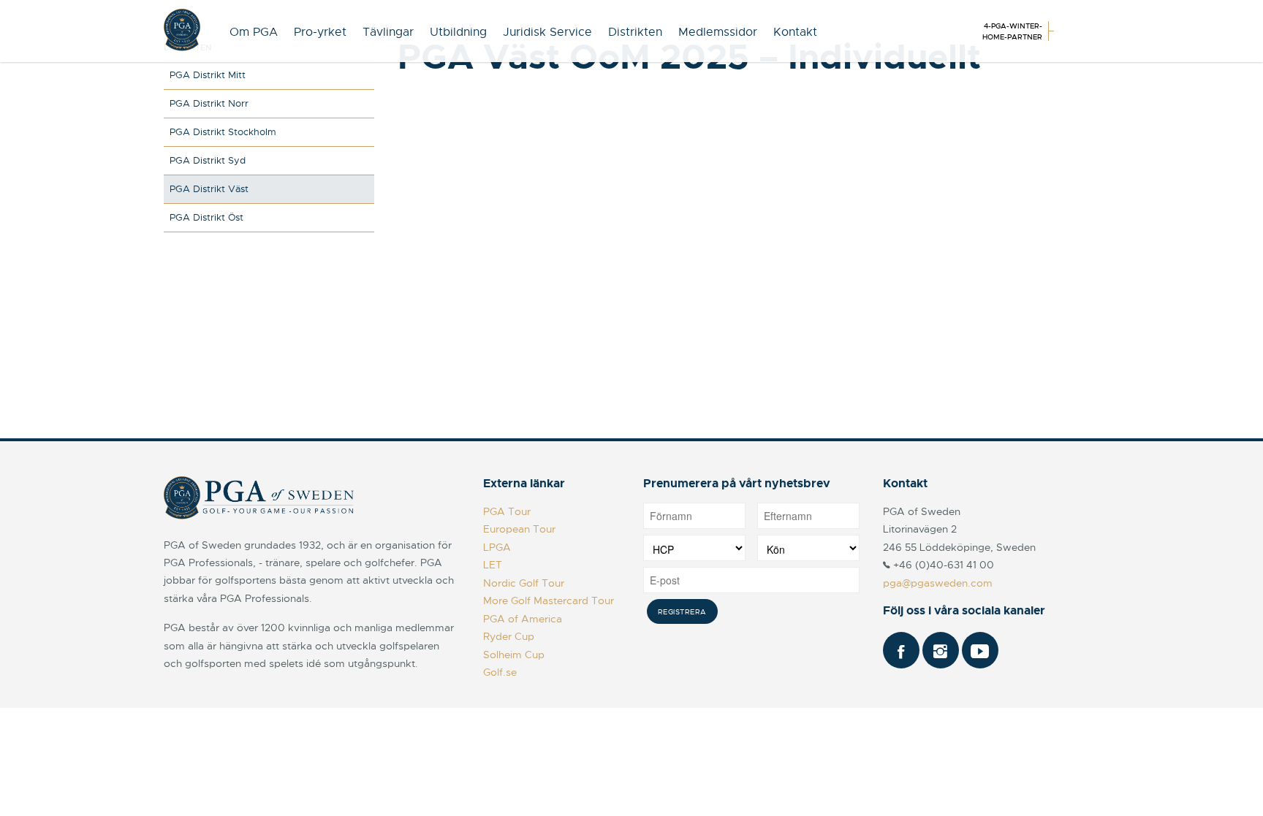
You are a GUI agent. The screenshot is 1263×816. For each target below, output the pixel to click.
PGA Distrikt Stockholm (223, 132)
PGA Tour (507, 511)
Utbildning (458, 32)
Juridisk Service (547, 32)
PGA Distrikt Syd (208, 160)
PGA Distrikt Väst (209, 189)
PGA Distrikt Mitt (208, 75)
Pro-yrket (320, 32)
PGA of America (522, 618)
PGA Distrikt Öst (206, 217)
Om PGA (254, 32)
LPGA (497, 547)
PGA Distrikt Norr (209, 103)
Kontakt (795, 32)
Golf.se (500, 672)
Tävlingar (388, 32)
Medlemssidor (717, 32)
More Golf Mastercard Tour (548, 600)
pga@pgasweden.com (938, 583)
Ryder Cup (508, 636)
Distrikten (635, 32)
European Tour (519, 528)
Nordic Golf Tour (523, 583)
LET (492, 564)
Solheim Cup (514, 654)
